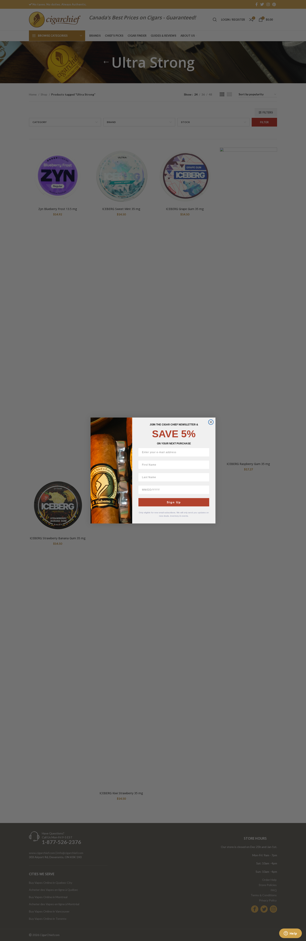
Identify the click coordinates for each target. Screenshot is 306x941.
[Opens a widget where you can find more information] (290, 934)
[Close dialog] (210, 422)
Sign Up (174, 502)
